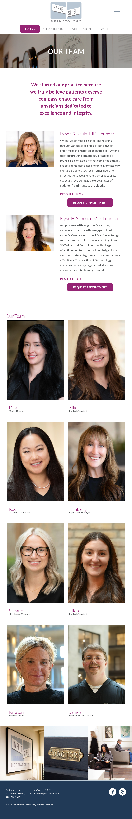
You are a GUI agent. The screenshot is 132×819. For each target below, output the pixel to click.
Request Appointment (90, 202)
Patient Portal (81, 28)
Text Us (30, 28)
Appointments (53, 28)
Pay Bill (105, 28)
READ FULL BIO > (71, 194)
